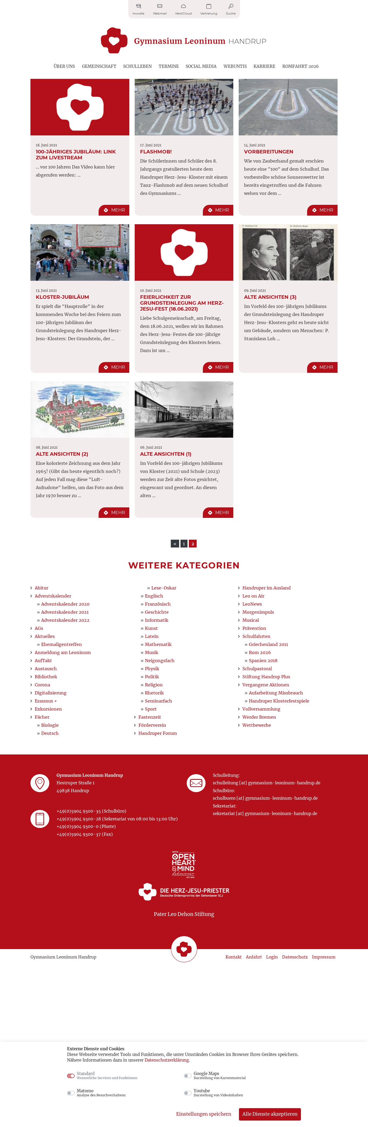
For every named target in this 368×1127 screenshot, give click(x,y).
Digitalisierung (51, 693)
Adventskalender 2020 (65, 604)
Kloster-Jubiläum (62, 297)
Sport (151, 709)
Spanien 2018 (263, 660)
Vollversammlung (261, 709)
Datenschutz (295, 957)
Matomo (101, 1093)
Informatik (156, 620)
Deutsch (50, 733)
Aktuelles (45, 636)
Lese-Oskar (163, 588)
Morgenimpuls (258, 612)
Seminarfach (158, 701)
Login (272, 957)
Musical (250, 620)
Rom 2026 (260, 652)
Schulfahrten (256, 636)
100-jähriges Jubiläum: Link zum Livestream (76, 155)
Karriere (264, 66)
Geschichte (157, 612)
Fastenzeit (149, 717)
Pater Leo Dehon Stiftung (184, 914)
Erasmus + (46, 701)
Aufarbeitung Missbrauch (276, 693)
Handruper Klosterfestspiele (279, 701)
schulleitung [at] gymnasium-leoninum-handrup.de (266, 782)
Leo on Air (253, 596)
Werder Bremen (259, 717)
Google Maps (220, 1076)
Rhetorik (154, 693)
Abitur (41, 588)
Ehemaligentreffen (61, 644)
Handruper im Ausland (266, 588)
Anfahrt (254, 957)
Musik (151, 652)
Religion (154, 684)
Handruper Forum (157, 733)
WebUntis (235, 66)
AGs (39, 628)
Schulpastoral (257, 668)
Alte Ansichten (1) (166, 454)
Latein (152, 636)
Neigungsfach (160, 660)
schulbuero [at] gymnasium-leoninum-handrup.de (265, 798)
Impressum (323, 957)
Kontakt (233, 957)
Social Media (201, 66)
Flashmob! (156, 152)
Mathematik (158, 644)
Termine (169, 66)
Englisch (154, 596)
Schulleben (137, 66)
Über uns (64, 66)
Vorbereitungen (268, 152)
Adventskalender (53, 596)
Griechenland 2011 (268, 644)
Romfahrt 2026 (300, 66)
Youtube (218, 1093)
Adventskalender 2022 (65, 620)
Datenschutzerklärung (167, 1060)
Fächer (42, 717)
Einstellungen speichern (203, 1114)
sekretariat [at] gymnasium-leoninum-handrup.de (265, 813)
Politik (152, 676)
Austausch (46, 668)
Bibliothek (46, 676)
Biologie (50, 725)
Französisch (158, 604)
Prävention (254, 628)
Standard (107, 1076)
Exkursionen (48, 709)
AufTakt (43, 660)
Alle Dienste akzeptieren (269, 1114)
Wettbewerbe (256, 725)
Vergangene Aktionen (265, 684)
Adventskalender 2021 (65, 612)
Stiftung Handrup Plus (266, 676)
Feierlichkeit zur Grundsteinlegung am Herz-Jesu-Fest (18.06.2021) (182, 303)
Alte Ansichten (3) (270, 297)
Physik (152, 668)
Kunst (151, 628)
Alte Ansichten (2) (62, 454)
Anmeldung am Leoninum (63, 652)
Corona (42, 684)
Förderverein (152, 725)
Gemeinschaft (99, 66)
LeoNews (252, 604)
